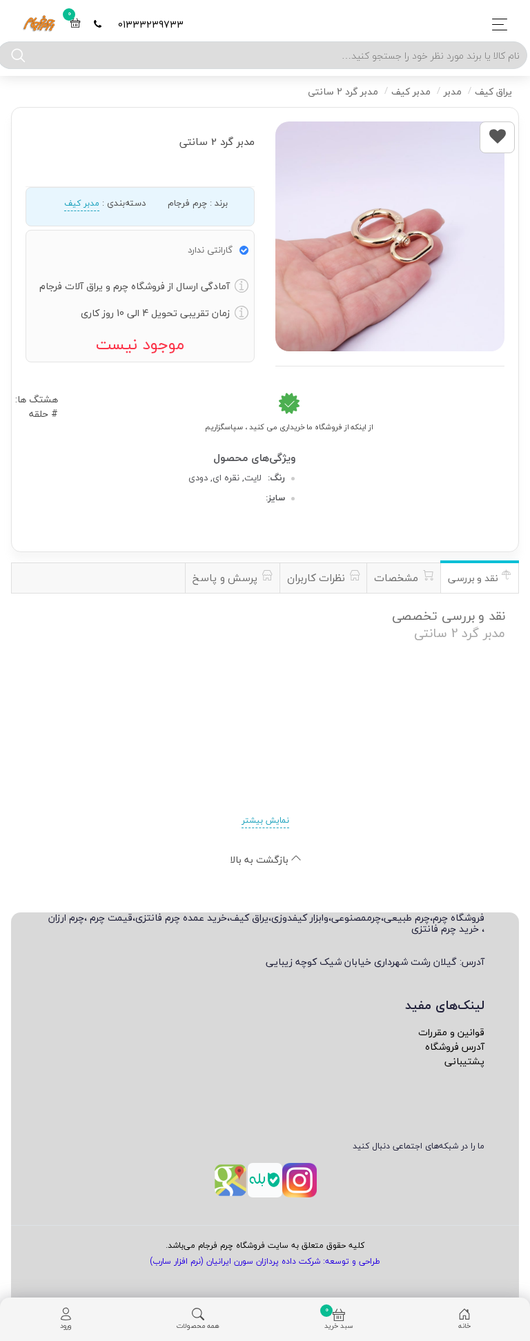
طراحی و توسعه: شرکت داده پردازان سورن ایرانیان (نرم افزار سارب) (265, 1261)
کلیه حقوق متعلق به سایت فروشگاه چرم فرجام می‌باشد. (265, 1245)
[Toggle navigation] (496, 24)
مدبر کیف (81, 203)
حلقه (38, 413)
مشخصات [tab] (398, 578)
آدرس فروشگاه (454, 1046)
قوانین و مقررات (451, 1032)
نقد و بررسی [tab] (474, 578)
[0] (75, 24)
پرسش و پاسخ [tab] (227, 578)
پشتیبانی (464, 1061)
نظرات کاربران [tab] (318, 578)
